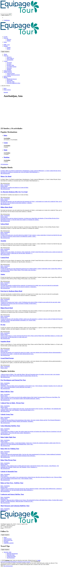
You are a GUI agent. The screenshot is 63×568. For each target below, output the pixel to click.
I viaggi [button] (5, 61)
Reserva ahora (4, 186)
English (8, 47)
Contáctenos (7, 20)
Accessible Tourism (11, 66)
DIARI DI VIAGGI (12, 79)
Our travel (9, 62)
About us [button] (6, 55)
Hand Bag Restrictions (12, 553)
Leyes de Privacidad (5, 561)
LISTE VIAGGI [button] (8, 72)
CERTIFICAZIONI (8, 543)
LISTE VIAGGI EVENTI (13, 75)
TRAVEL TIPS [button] (7, 552)
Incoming (9, 64)
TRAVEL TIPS (10, 81)
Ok (2, 566)
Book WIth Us (10, 58)
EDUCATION (7, 76)
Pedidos (9, 40)
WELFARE (10, 80)
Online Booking (8, 70)
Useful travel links (11, 556)
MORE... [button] (6, 77)
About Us (9, 57)
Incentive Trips (10, 65)
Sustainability (10, 59)
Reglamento (14, 561)
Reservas (6, 38)
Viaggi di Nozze (11, 73)
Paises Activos (7, 89)
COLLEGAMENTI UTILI (13, 83)
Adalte (38, 560)
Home (5, 537)
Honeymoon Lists (8, 540)
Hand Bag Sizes (11, 555)
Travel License (26, 561)
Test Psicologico (11, 557)
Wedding (9, 69)
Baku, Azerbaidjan (5, 184)
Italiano (8, 48)
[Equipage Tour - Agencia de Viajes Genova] (20, 12)
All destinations (4, 164)
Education (9, 68)
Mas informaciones (8, 566)
